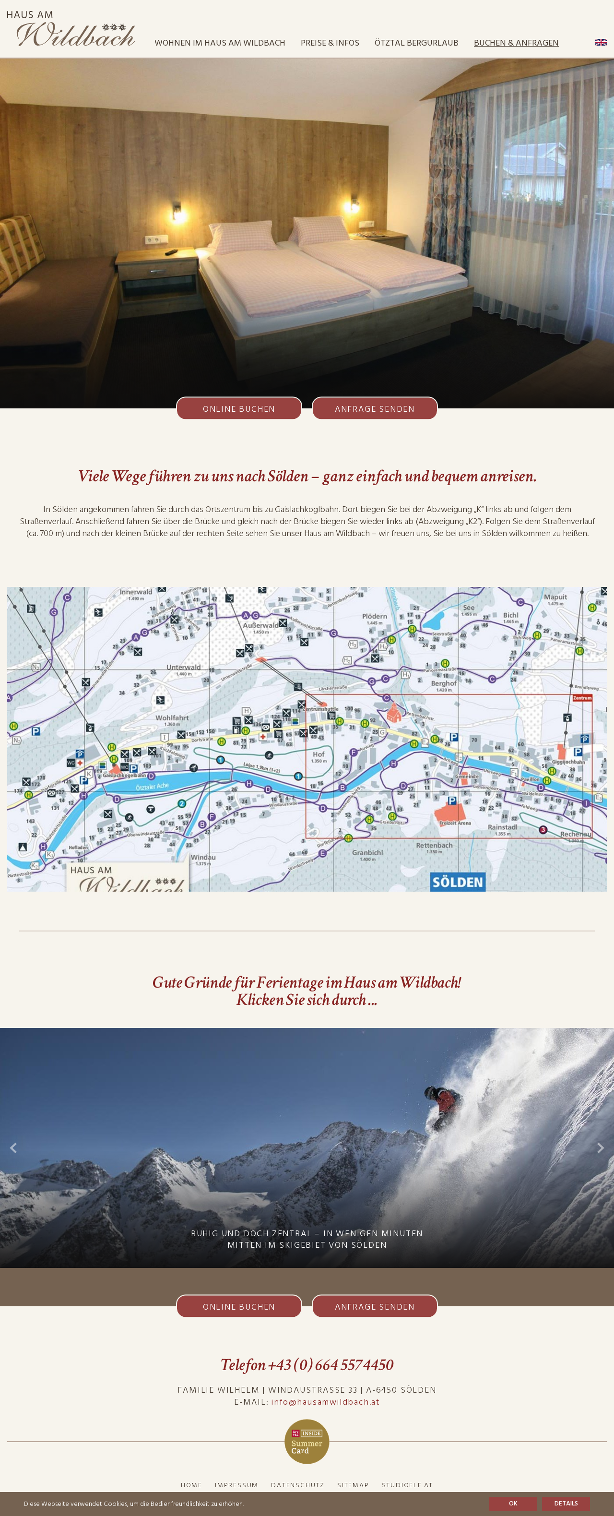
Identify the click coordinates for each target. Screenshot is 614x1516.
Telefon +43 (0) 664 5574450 (307, 1365)
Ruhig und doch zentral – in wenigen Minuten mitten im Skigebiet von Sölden (307, 1239)
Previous (13, 1148)
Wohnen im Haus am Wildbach (219, 43)
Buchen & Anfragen (516, 43)
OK (513, 1503)
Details (566, 1503)
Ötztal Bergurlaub (417, 43)
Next (600, 1148)
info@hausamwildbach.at (326, 1402)
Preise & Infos (330, 43)
